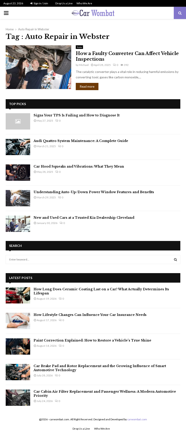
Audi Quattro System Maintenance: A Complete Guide (81, 141)
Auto (79, 47)
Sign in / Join (40, 3)
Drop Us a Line (64, 3)
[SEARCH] (175, 259)
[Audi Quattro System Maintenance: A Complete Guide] (18, 147)
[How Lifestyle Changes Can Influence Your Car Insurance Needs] (18, 321)
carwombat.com (137, 419)
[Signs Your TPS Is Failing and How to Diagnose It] (18, 121)
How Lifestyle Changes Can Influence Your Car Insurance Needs (90, 315)
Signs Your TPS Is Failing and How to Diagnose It (77, 115)
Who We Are (84, 3)
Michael (84, 65)
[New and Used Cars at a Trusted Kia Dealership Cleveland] (18, 224)
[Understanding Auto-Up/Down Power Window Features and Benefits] (18, 198)
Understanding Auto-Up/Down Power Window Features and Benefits (94, 192)
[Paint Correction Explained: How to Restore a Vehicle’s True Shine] (18, 346)
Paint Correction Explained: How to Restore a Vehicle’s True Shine (92, 340)
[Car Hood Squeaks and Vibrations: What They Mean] (18, 172)
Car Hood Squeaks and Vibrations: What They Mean (79, 166)
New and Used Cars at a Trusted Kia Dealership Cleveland (84, 218)
